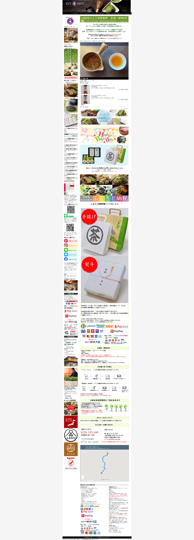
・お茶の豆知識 (67, 396)
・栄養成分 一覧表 (68, 398)
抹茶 (65, 129)
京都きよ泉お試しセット (69, 146)
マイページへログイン (84, 13)
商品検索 (66, 134)
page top (126, 108)
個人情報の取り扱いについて (90, 537)
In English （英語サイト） (117, 13)
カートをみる (74, 13)
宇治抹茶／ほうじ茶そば (69, 164)
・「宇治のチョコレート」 (70, 82)
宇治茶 (65, 131)
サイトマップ (128, 13)
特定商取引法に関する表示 (104, 537)
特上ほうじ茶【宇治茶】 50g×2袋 (99, 85)
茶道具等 (66, 175)
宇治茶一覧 (101, 13)
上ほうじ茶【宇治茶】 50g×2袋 (98, 95)
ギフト (65, 132)
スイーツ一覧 (94, 13)
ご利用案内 (107, 13)
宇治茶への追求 (67, 44)
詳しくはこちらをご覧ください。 (88, 502)
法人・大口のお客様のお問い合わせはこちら (104, 168)
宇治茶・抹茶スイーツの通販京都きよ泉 (81, 539)
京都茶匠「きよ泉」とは (69, 26)
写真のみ (87, 82)
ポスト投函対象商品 (68, 171)
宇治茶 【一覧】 (67, 140)
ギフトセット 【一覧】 (69, 168)
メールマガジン (70, 263)
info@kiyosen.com (69, 354)
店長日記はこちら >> (68, 291)
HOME (81, 41)
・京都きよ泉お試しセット (70, 48)
